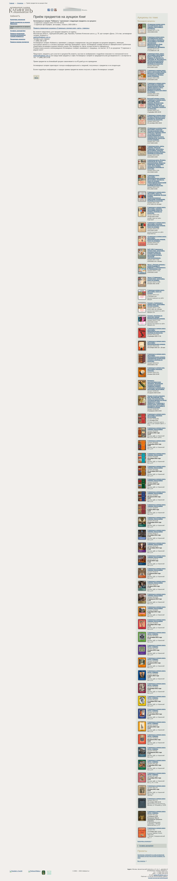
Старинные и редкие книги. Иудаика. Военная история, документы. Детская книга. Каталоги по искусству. (156, 117)
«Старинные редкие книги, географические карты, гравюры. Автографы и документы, (156, 26)
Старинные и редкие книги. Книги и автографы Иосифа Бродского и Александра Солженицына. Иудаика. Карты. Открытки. (156, 73)
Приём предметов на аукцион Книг (20, 27)
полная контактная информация (158, 878)
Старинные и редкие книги (156, 440)
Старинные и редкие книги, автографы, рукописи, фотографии (156, 415)
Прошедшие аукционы (17, 39)
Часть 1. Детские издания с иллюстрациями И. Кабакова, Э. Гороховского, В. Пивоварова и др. (156, 267)
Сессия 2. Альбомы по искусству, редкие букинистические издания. (156, 317)
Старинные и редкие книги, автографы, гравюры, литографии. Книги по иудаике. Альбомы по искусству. (156, 210)
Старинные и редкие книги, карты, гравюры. (156, 812)
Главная (11, 3)
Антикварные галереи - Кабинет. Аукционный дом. (21, 10)
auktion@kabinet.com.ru (41, 37)
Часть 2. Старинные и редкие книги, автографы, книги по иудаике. (156, 279)
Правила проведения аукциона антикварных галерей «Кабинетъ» (18, 35)
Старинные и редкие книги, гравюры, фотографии (156, 428)
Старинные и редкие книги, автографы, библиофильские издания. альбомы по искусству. (156, 331)
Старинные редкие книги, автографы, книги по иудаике (155, 291)
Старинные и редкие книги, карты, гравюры (156, 633)
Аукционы (20, 3)
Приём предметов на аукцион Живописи (20, 23)
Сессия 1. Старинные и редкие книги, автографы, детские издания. (156, 304)
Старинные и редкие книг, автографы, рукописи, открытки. (156, 369)
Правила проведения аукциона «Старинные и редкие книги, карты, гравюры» (61, 28)
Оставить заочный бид (17, 30)
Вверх (36, 78)
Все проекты (141, 861)
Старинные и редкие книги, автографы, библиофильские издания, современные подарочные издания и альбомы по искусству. (156, 357)
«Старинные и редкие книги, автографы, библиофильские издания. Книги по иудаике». (156, 239)
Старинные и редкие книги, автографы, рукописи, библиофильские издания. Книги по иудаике (156, 225)
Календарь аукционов (17, 19)
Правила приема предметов (19, 42)
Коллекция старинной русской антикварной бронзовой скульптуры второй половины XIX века (151, 856)
